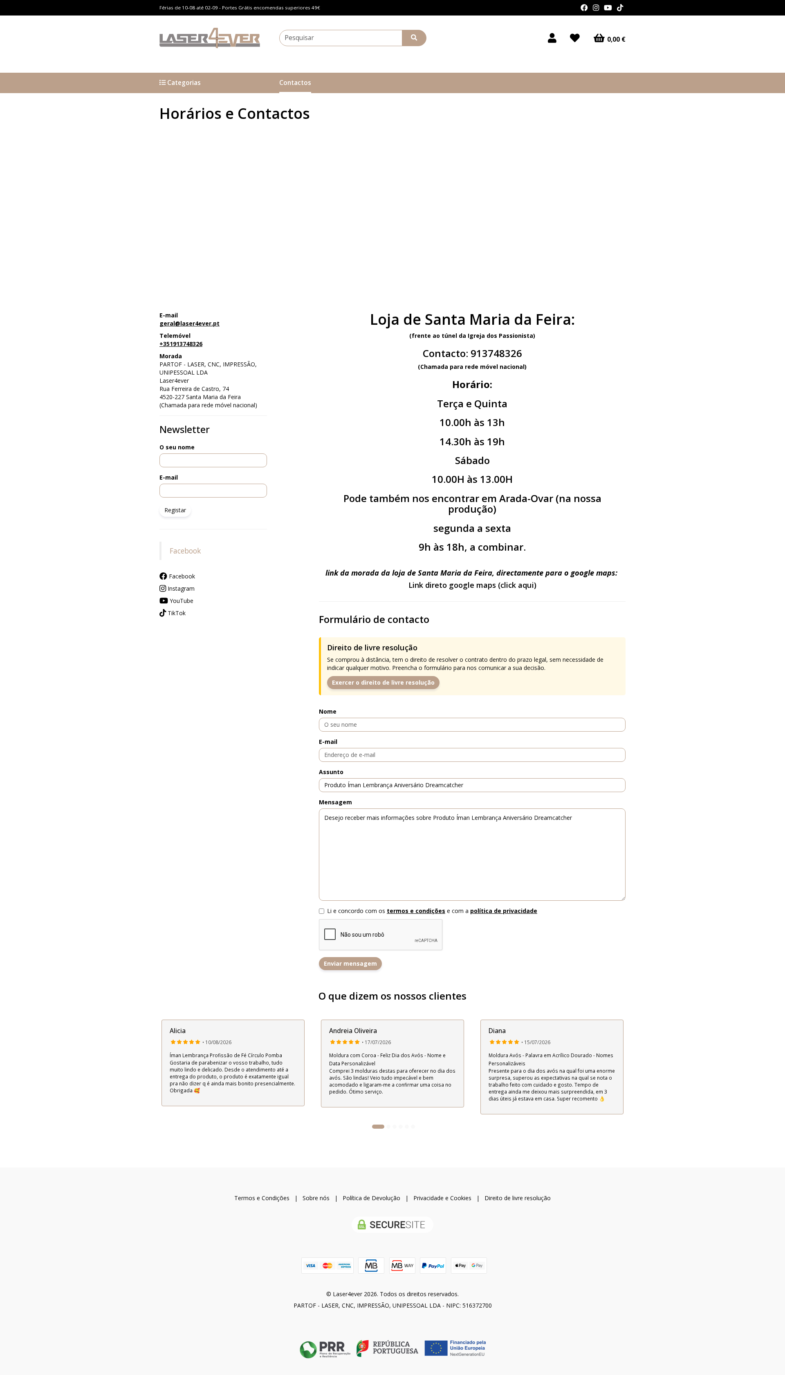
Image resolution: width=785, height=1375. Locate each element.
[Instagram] (595, 7)
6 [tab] (413, 1127)
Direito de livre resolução (517, 1198)
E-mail (168, 477)
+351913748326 (180, 344)
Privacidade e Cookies (442, 1198)
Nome (327, 711)
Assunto (331, 772)
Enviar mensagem (350, 963)
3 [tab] (394, 1127)
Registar (175, 510)
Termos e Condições (261, 1198)
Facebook (185, 551)
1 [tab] (378, 1127)
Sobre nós (316, 1198)
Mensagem (335, 802)
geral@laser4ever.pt (189, 323)
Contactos (295, 82)
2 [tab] (388, 1127)
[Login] (552, 38)
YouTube (180, 601)
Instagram (180, 588)
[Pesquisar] (414, 38)
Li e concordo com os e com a (432, 911)
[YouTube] (608, 7)
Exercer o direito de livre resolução (383, 682)
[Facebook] (584, 7)
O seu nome (177, 447)
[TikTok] (620, 7)
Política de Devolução (371, 1198)
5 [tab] (407, 1127)
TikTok (176, 613)
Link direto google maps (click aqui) (472, 585)
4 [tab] (401, 1127)
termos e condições (416, 911)
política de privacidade (503, 911)
